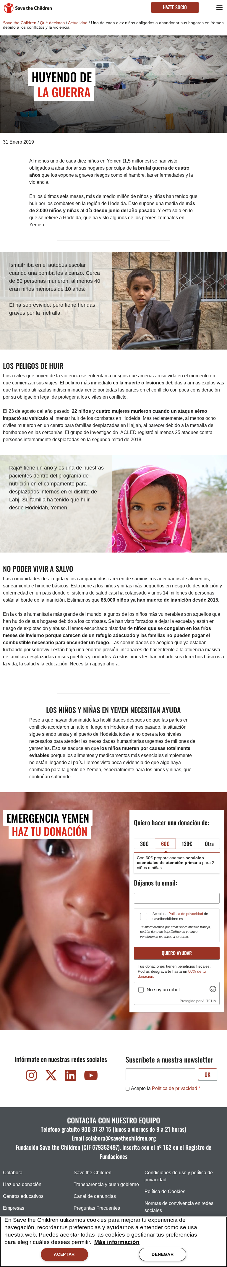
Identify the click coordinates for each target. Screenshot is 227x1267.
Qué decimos (52, 22)
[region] (113, 1241)
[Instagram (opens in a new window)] (31, 1077)
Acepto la (164, 1088)
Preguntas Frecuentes (97, 1208)
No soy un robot (163, 989)
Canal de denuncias (95, 1196)
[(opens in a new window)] (213, 990)
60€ (165, 843)
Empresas (13, 1208)
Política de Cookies (165, 1191)
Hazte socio (175, 7)
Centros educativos (23, 1196)
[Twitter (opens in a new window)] (51, 1077)
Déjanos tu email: (155, 882)
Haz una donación (22, 1184)
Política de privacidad (185, 914)
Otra (209, 843)
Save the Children (19, 22)
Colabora (12, 1172)
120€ (187, 843)
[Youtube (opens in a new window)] (90, 1077)
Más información (117, 1242)
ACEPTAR (64, 1254)
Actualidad (77, 22)
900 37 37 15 (96, 1129)
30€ (144, 843)
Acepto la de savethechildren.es (180, 916)
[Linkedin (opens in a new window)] (70, 1077)
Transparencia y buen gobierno (106, 1184)
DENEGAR (163, 1254)
